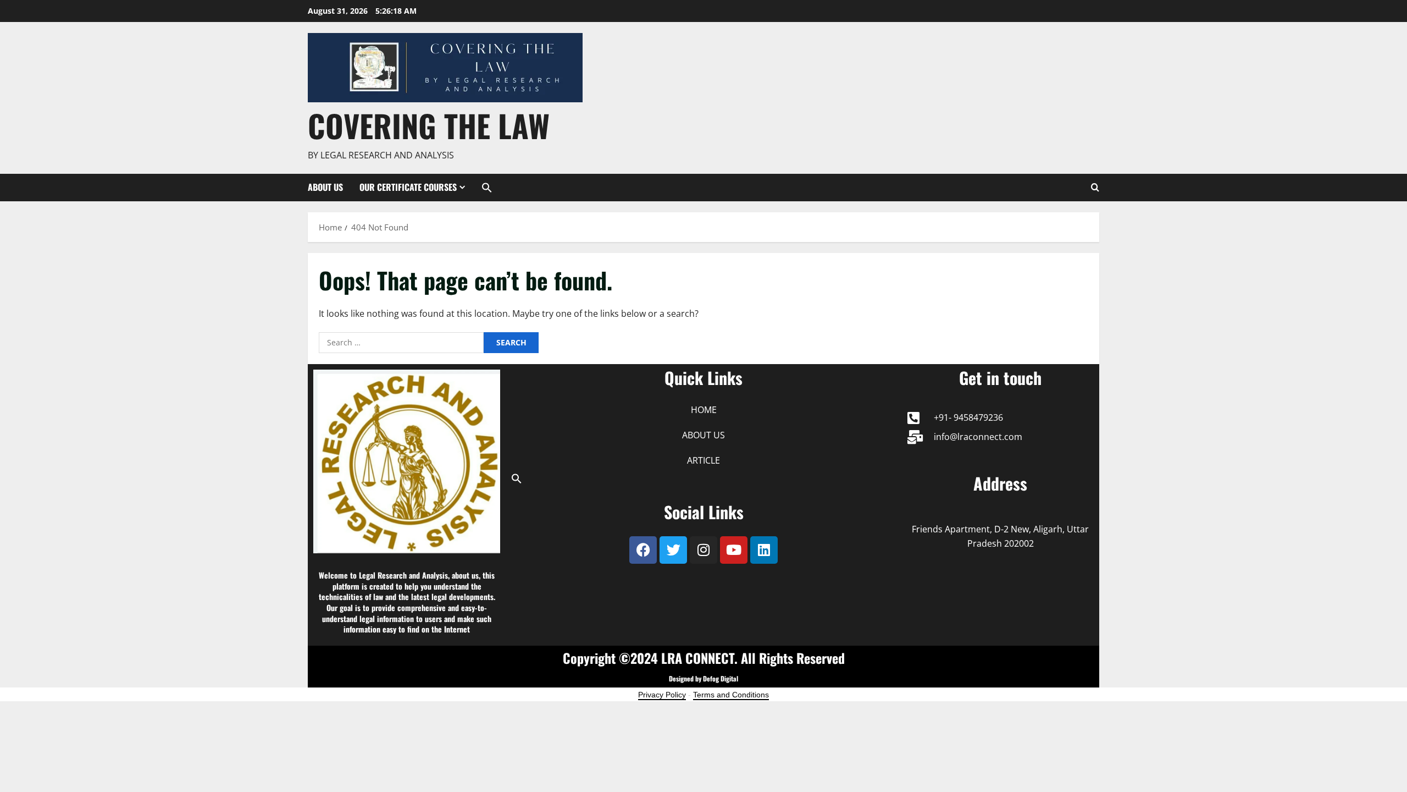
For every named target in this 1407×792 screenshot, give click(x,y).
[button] (482, 187)
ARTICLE (703, 460)
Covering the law (429, 125)
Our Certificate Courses (408, 187)
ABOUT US (325, 187)
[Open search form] (1095, 187)
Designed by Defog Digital (703, 678)
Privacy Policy (662, 694)
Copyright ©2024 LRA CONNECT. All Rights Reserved (704, 658)
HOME (704, 410)
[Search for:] (401, 342)
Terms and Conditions (731, 694)
